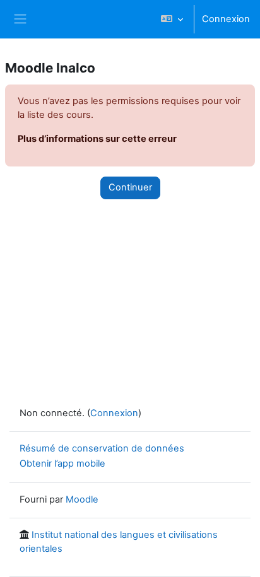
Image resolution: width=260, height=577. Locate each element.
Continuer (130, 187)
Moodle (82, 499)
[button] (172, 19)
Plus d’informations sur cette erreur (97, 138)
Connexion (226, 19)
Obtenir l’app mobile (62, 463)
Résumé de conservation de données (102, 448)
